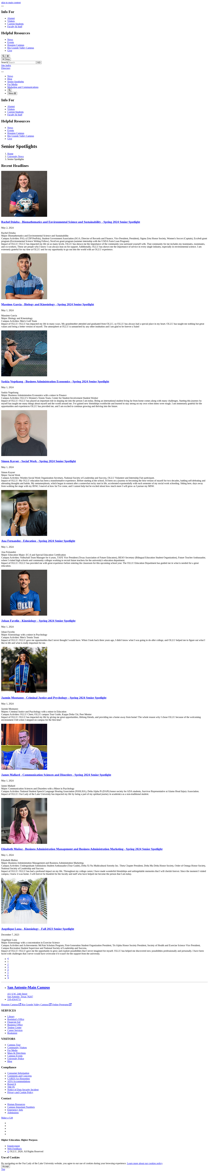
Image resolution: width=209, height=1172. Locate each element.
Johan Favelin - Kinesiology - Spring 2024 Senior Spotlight (38, 620)
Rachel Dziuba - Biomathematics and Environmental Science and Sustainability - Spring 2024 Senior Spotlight (70, 222)
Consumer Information (18, 1073)
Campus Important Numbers (21, 1107)
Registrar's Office (15, 1019)
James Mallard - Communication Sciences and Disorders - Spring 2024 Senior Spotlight (56, 774)
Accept (5, 1166)
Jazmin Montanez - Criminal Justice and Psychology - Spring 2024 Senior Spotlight (53, 697)
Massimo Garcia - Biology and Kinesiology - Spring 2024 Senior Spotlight (47, 304)
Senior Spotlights (15, 81)
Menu (11, 93)
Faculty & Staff (14, 26)
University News (15, 156)
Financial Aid (13, 1022)
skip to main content (11, 2)
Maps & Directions (16, 1053)
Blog (9, 79)
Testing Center (14, 1027)
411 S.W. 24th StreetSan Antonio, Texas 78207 (20, 995)
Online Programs (60, 1004)
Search (4, 62)
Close (7, 59)
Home (10, 153)
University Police (15, 1058)
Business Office (15, 1024)
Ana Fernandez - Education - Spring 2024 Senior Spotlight (38, 540)
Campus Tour (14, 1044)
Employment (13, 1146)
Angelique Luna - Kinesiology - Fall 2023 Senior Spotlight (37, 928)
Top (3, 1169)
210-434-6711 (14, 999)
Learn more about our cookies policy (144, 1163)
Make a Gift (7, 1117)
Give (9, 50)
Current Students (15, 23)
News (10, 39)
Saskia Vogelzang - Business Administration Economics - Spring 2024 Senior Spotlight (55, 381)
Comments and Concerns (19, 1076)
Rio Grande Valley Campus (20, 48)
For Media (12, 84)
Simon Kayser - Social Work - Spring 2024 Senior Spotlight (38, 461)
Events (10, 42)
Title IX (11, 1087)
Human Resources (16, 1104)
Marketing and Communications (22, 87)
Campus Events (14, 1056)
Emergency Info (15, 1110)
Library (11, 1016)
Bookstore (12, 1033)
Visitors (11, 21)
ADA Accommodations (18, 1081)
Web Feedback (14, 1148)
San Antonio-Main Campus (28, 987)
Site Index (6, 65)
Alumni (11, 18)
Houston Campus (15, 45)
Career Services (14, 1030)
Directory (5, 68)
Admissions (13, 1112)
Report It (11, 1084)
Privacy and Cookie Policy (20, 1092)
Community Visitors (17, 1047)
